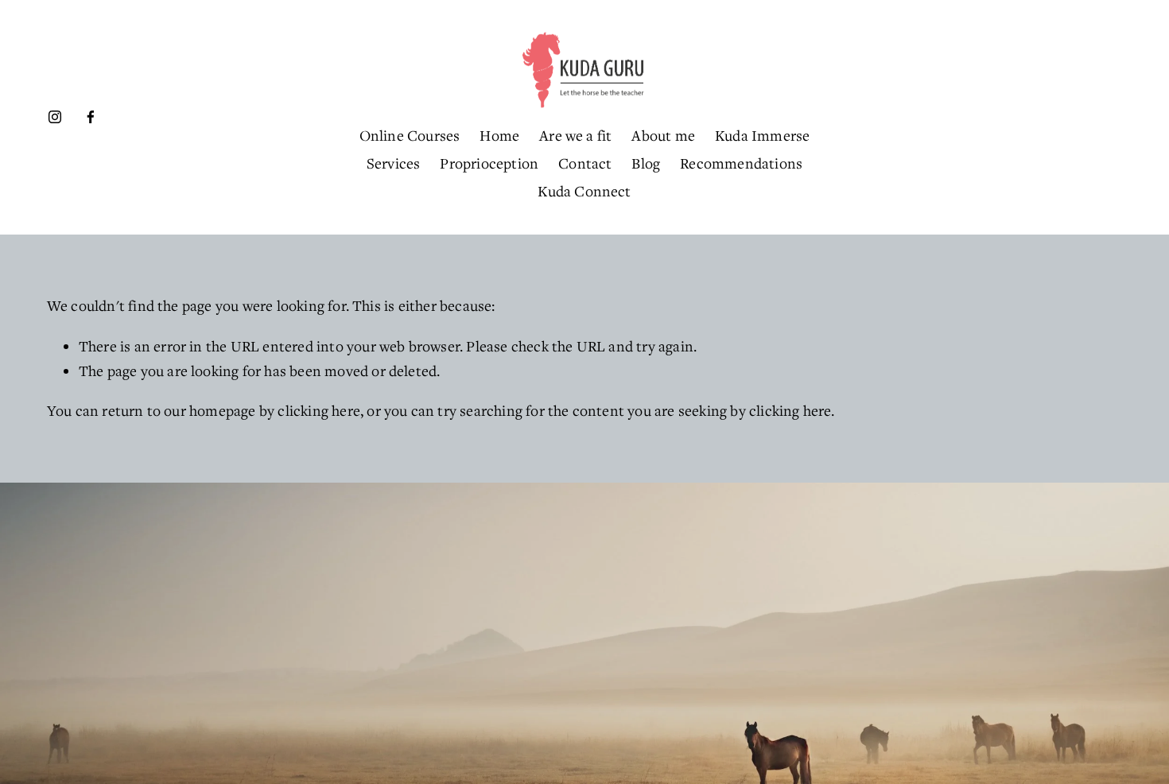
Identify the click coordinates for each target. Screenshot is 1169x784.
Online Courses (409, 135)
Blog (645, 163)
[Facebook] (91, 117)
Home (499, 135)
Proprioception (489, 163)
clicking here (319, 410)
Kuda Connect (584, 190)
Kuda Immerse (762, 135)
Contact (585, 163)
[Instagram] (55, 117)
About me (663, 135)
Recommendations (741, 163)
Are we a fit (575, 135)
